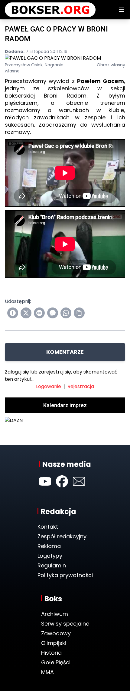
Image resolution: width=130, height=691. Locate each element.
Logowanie (48, 386)
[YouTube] (45, 481)
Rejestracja (80, 386)
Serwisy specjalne (65, 623)
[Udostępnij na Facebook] (12, 312)
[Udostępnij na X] (26, 312)
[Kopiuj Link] (79, 312)
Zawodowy (56, 633)
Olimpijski (53, 643)
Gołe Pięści (55, 662)
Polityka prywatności (65, 575)
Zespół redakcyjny (61, 536)
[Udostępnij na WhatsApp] (65, 312)
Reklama (49, 546)
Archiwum (54, 614)
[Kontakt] (79, 481)
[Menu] (121, 9)
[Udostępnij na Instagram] (39, 312)
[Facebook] (62, 481)
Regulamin (51, 565)
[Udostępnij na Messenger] (52, 312)
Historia (51, 652)
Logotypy (49, 556)
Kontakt (47, 526)
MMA (47, 672)
